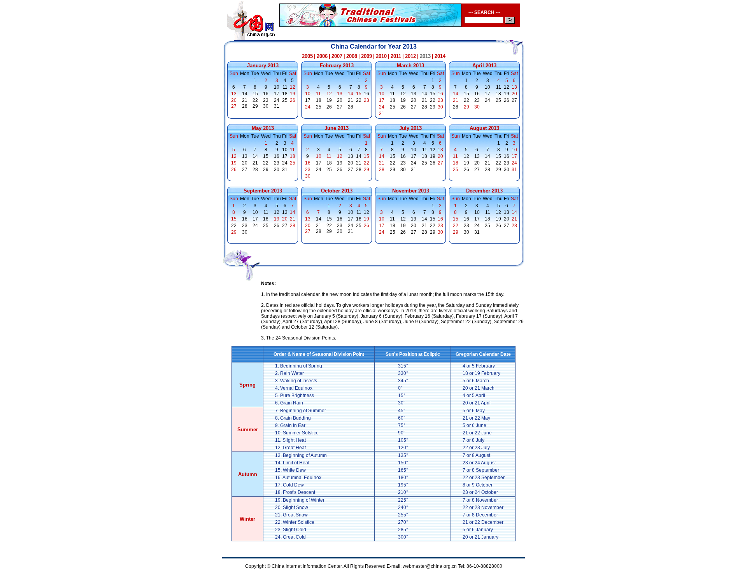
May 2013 (263, 128)
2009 (366, 56)
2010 (381, 56)
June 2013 (336, 128)
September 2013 (263, 191)
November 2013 (410, 191)
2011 (396, 56)
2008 (351, 56)
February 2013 (337, 65)
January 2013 (263, 65)
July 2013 (410, 128)
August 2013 (484, 128)
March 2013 (410, 65)
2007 (336, 56)
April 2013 (484, 65)
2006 (322, 56)
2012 (410, 56)
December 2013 (484, 191)
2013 (425, 56)
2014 (440, 56)
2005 (307, 56)
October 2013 (336, 191)
